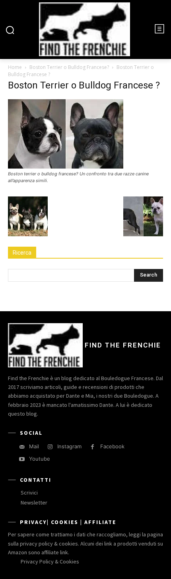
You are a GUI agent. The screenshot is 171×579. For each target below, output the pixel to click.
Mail (34, 446)
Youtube (39, 458)
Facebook (112, 446)
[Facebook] (92, 447)
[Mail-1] (22, 447)
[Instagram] (50, 447)
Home (15, 67)
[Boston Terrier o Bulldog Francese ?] (65, 166)
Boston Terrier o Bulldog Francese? (69, 67)
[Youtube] (22, 459)
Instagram (69, 446)
